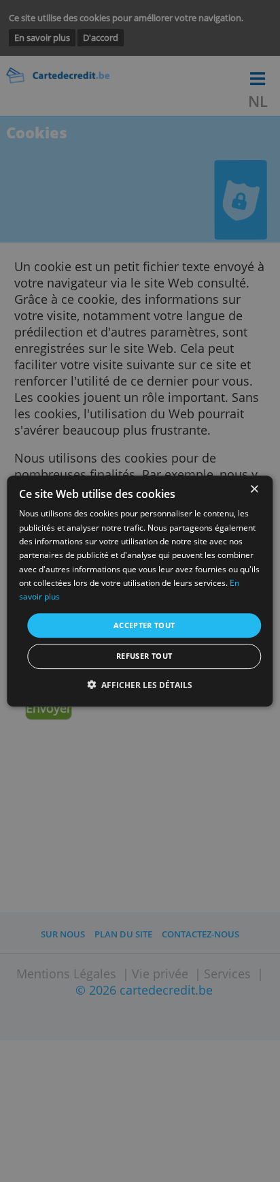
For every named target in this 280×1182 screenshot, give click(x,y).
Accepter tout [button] (144, 625)
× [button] (253, 489)
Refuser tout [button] (144, 656)
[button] (140, 685)
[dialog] (140, 591)
